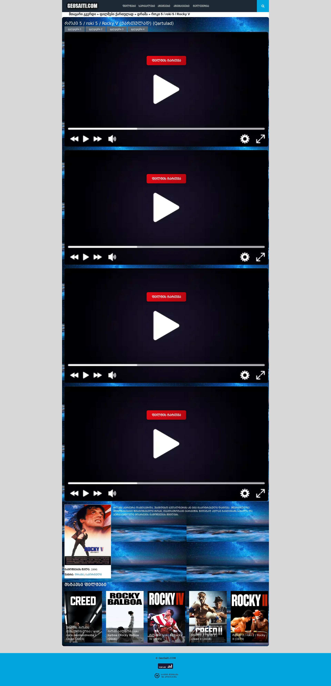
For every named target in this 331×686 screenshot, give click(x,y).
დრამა (142, 14)
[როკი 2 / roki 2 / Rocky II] (249, 617)
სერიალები (147, 6)
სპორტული (94, 574)
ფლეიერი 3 (116, 29)
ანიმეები (164, 6)
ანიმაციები (181, 6)
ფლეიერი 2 (95, 29)
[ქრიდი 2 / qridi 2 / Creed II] (208, 617)
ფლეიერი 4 (137, 29)
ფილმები (129, 6)
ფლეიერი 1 (74, 29)
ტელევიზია (201, 6)
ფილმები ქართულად (117, 14)
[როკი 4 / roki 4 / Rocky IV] (166, 617)
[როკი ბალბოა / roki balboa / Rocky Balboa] (124, 617)
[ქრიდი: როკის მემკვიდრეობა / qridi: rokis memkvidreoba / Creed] (83, 617)
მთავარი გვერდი (82, 14)
